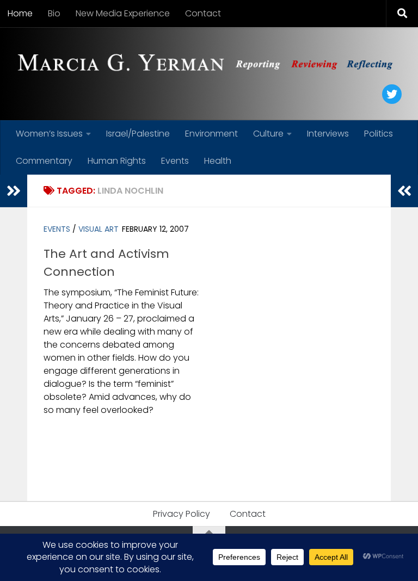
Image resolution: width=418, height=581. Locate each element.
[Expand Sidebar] (13, 191)
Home (20, 13)
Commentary (44, 160)
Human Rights (117, 160)
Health (217, 160)
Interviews (328, 133)
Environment (211, 133)
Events (175, 160)
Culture (268, 133)
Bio (54, 13)
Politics (378, 133)
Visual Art (98, 229)
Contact (203, 13)
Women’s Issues (49, 133)
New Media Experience (123, 13)
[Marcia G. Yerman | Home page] (209, 64)
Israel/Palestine (138, 133)
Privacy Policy (181, 514)
